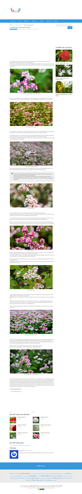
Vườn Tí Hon (59, 486)
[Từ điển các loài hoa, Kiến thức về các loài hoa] (15, 9)
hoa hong (44, 476)
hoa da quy (23, 476)
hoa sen (12, 478)
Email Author (29, 450)
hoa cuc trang (15, 476)
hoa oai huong (70, 476)
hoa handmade (38, 476)
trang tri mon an (43, 480)
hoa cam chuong (56, 473)
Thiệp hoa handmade (65, 478)
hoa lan (60, 476)
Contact (57, 485)
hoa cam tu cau (63, 473)
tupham (22, 450)
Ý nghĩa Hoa (38, 486)
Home (12, 24)
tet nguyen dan (49, 478)
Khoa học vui (53, 486)
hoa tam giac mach (35, 29)
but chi (11, 473)
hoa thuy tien (16, 478)
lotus (24, 478)
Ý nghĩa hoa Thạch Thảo (22, 432)
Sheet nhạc (49, 486)
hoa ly (63, 476)
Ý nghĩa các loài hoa (18, 24)
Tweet (11, 412)
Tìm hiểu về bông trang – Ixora (62, 63)
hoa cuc (68, 473)
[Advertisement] (51, 10)
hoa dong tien (27, 476)
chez (30, 29)
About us (53, 485)
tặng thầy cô (50, 480)
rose (38, 478)
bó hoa (14, 473)
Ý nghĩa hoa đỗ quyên (45, 432)
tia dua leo (29, 480)
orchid (26, 478)
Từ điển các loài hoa (33, 485)
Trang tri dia (35, 480)
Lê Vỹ (44, 485)
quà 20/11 (29, 478)
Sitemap (61, 485)
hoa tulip (21, 478)
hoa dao (19, 476)
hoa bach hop (40, 473)
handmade (26, 473)
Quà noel (34, 478)
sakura (40, 478)
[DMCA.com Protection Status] (41, 489)
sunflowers (44, 478)
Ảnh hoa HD (44, 486)
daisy (20, 473)
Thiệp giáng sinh (57, 478)
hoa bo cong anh (49, 473)
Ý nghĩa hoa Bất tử (44, 417)
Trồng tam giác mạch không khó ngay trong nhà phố (20, 445)
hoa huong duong (53, 476)
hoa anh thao (36, 473)
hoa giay (33, 476)
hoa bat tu (44, 473)
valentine (55, 480)
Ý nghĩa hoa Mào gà (21, 417)
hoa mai (65, 476)
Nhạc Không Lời (33, 486)
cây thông (17, 473)
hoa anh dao (32, 473)
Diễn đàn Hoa (26, 486)
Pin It (33, 412)
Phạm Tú (25, 29)
